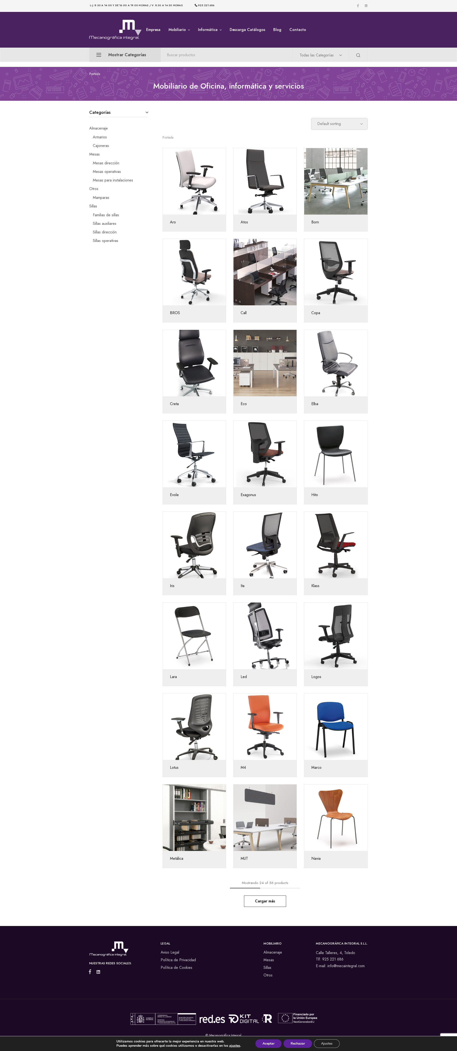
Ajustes (327, 1043)
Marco (316, 767)
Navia (316, 858)
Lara (173, 676)
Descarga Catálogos (247, 29)
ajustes (234, 1046)
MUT (244, 858)
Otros (268, 975)
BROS (175, 313)
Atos (244, 222)
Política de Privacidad (178, 960)
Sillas (267, 967)
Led (244, 676)
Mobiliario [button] (177, 29)
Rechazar (298, 1043)
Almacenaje (272, 952)
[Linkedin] (97, 972)
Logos (316, 676)
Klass (315, 585)
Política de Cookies (176, 967)
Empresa (153, 29)
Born (315, 222)
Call (244, 313)
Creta (174, 404)
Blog (277, 29)
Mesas (268, 960)
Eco (244, 404)
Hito (314, 495)
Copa (315, 313)
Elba (314, 404)
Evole (174, 495)
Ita (242, 585)
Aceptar (268, 1043)
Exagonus (248, 495)
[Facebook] (91, 972)
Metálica (176, 858)
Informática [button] (208, 29)
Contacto (297, 29)
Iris (172, 585)
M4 (243, 767)
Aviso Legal (170, 952)
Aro (173, 222)
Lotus (174, 767)
